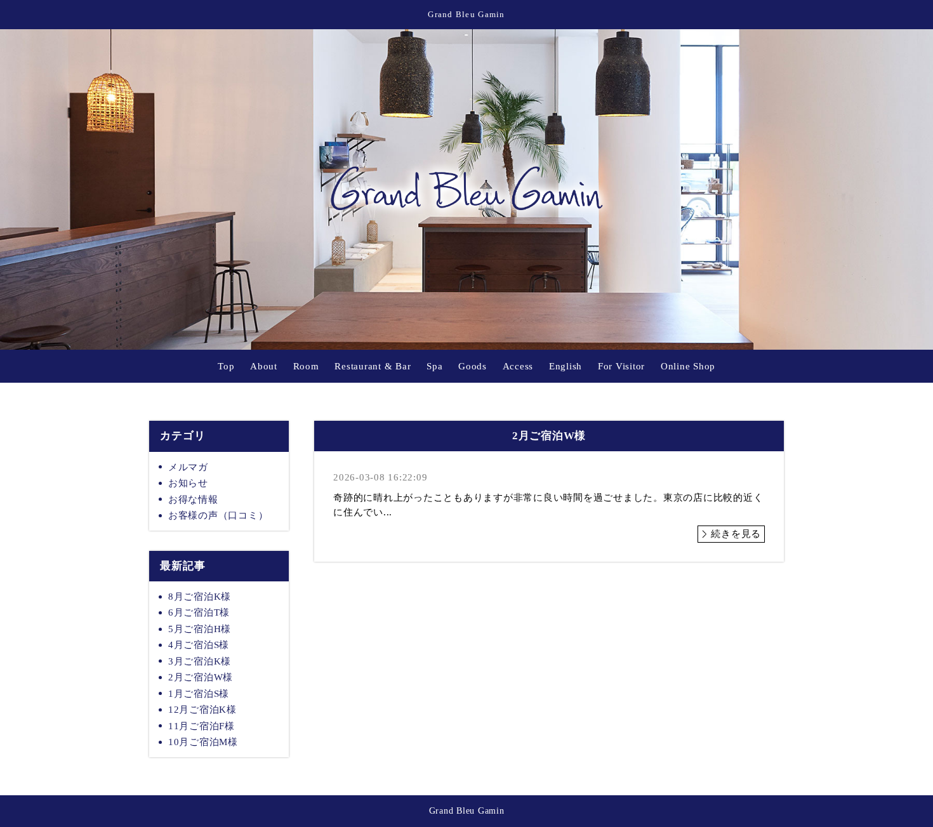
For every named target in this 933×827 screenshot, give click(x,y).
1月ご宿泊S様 (198, 694)
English (565, 366)
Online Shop (688, 366)
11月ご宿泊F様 (201, 726)
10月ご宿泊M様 (203, 742)
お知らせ (188, 483)
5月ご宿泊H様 (199, 629)
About (263, 366)
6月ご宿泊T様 (199, 612)
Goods (472, 366)
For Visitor (621, 366)
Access (518, 366)
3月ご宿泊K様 (199, 661)
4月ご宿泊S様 (198, 645)
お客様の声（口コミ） (218, 515)
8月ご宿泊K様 (199, 597)
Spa (434, 366)
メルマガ (188, 467)
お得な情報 (193, 499)
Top (226, 366)
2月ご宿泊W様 (200, 677)
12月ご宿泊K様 (202, 710)
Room (306, 366)
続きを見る (736, 534)
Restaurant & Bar (372, 366)
